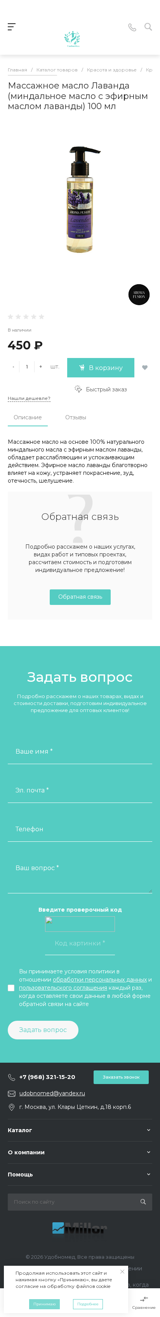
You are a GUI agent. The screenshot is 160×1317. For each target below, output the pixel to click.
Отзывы (75, 417)
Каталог (20, 1130)
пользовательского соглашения (63, 987)
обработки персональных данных (100, 979)
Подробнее (88, 1304)
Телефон (29, 829)
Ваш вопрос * (37, 868)
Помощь (20, 1174)
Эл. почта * (32, 790)
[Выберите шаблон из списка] (72, 27)
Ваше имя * (34, 751)
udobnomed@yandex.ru (52, 1093)
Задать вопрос (43, 1030)
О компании (26, 1152)
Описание (28, 417)
